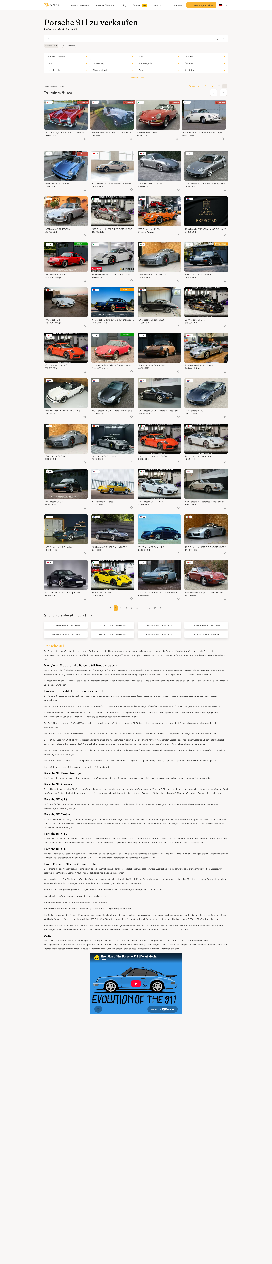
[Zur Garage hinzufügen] (85, 138)
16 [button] (149, 608)
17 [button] (155, 608)
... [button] (143, 608)
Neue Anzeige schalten (202, 5)
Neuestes (195, 86)
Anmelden (178, 5)
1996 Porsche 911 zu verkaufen (66, 634)
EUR (208, 86)
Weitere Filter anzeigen (135, 77)
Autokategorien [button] (146, 63)
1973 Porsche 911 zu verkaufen (159, 625)
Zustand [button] (50, 63)
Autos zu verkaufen (80, 5)
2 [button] (120, 608)
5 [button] (137, 608)
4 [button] (131, 608)
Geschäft (139, 5)
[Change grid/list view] (219, 86)
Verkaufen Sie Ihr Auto (105, 5)
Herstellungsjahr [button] (54, 70)
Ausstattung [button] (190, 70)
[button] (160, 608)
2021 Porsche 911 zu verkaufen (112, 625)
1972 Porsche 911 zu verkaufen (206, 625)
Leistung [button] (189, 56)
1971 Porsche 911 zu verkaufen (206, 634)
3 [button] (126, 608)
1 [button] (115, 608)
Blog (124, 5)
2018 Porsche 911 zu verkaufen (159, 634)
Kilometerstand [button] (100, 70)
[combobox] (136, 38)
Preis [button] (141, 56)
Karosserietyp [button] (99, 63)
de (223, 5)
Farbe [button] (141, 70)
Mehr (156, 5)
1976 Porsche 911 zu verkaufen (112, 634)
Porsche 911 (50, 45)
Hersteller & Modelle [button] (56, 56)
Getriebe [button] (189, 63)
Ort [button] (94, 56)
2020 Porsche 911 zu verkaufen (66, 625)
